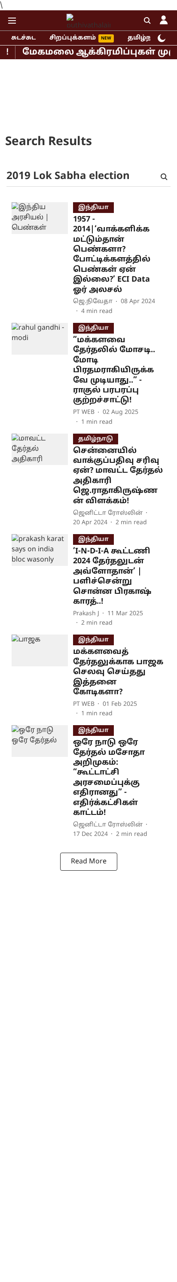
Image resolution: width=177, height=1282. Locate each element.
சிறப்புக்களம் (72, 38)
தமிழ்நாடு (145, 38)
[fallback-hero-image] (42, 259)
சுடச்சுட (23, 38)
